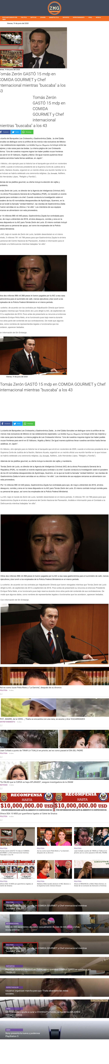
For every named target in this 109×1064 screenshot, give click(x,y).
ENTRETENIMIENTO (78, 17)
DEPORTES (66, 17)
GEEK (4, 19)
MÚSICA (98, 17)
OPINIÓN (42, 17)
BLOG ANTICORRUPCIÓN (9, 17)
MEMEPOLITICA (54, 17)
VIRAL (90, 17)
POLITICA (24, 17)
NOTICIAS (33, 17)
